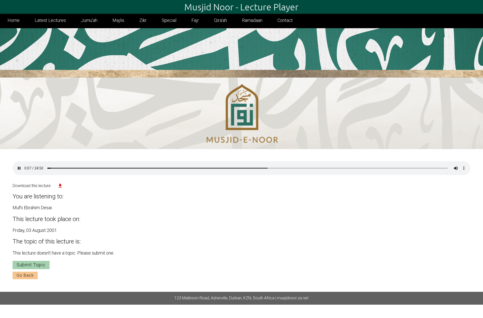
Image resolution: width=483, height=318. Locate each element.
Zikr (143, 20)
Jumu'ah (89, 20)
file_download (60, 186)
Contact (285, 20)
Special (169, 20)
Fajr (195, 20)
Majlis (118, 20)
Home (14, 20)
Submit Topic (31, 264)
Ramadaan (252, 20)
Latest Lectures (50, 20)
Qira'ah (220, 20)
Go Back (25, 275)
